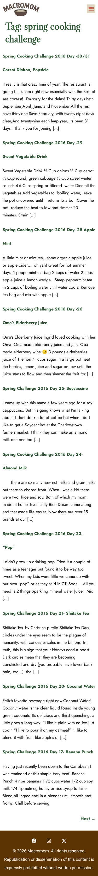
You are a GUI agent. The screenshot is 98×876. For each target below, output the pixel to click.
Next (87, 819)
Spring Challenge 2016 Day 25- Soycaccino (45, 388)
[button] (91, 8)
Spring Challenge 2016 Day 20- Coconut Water (49, 686)
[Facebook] (34, 840)
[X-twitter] (64, 840)
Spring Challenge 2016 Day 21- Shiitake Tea (46, 613)
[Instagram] (49, 840)
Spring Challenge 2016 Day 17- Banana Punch (48, 752)
